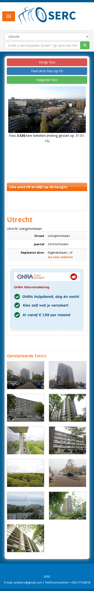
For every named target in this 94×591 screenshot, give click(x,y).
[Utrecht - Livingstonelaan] (25, 408)
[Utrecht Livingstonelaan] (25, 375)
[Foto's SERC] (47, 16)
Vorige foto (47, 62)
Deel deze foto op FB (47, 71)
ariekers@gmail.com (28, 582)
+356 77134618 (80, 582)
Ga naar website (60, 257)
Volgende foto (47, 80)
